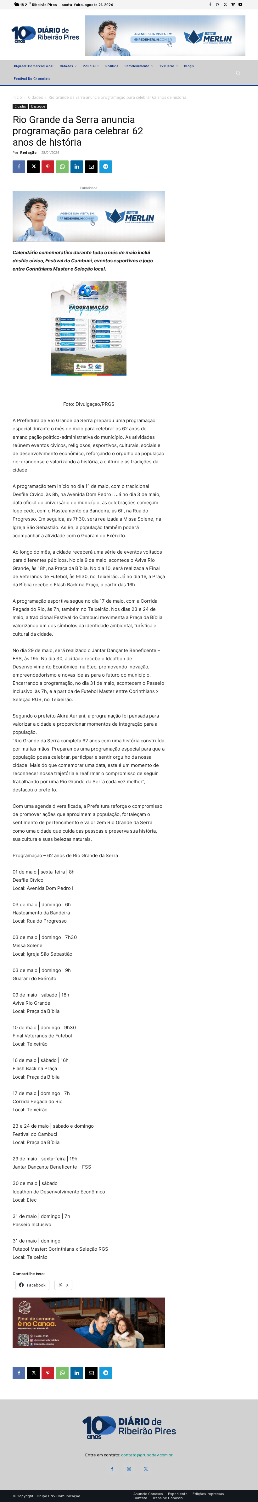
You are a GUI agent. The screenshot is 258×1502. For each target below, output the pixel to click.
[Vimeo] (233, 4)
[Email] (91, 166)
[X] (225, 4)
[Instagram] (218, 4)
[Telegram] (105, 166)
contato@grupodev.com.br (147, 1455)
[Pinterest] (48, 166)
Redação (28, 152)
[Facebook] (210, 4)
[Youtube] (240, 4)
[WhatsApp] (62, 166)
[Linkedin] (76, 166)
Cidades (35, 97)
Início (17, 97)
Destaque (38, 106)
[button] (238, 72)
